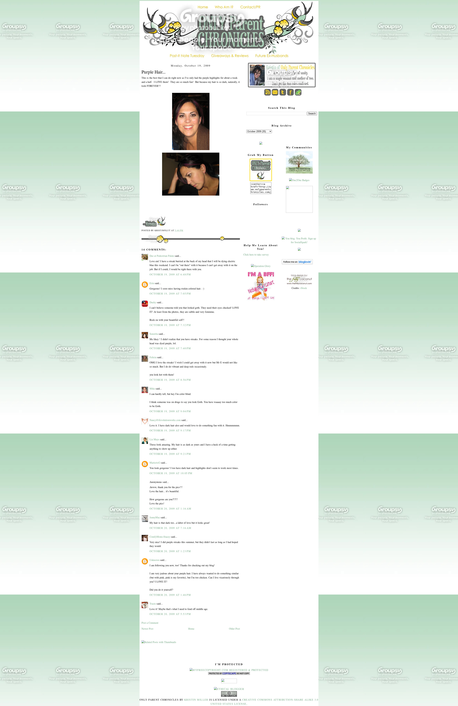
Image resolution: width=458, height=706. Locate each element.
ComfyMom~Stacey (160, 536)
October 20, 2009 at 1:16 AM (170, 508)
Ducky (153, 302)
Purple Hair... (153, 72)
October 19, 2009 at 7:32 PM (170, 325)
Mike (152, 388)
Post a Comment (150, 622)
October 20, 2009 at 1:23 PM (170, 551)
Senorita (154, 333)
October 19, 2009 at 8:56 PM (170, 379)
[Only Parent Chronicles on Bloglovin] (297, 263)
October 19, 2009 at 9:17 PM (170, 430)
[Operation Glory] (261, 266)
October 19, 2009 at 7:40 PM (170, 348)
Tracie (153, 603)
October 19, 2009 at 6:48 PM (170, 274)
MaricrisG (155, 462)
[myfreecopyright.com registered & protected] (229, 670)
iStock (303, 288)
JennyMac (155, 517)
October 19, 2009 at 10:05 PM (171, 473)
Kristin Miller (196, 699)
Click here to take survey (256, 254)
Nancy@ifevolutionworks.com (165, 420)
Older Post (234, 628)
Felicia (153, 357)
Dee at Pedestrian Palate (162, 255)
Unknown (154, 560)
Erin (152, 283)
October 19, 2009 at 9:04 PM (170, 411)
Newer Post (147, 628)
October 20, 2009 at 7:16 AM (170, 528)
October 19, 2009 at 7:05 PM (170, 293)
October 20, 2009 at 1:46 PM (170, 595)
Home (191, 628)
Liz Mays (154, 439)
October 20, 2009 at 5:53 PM (170, 614)
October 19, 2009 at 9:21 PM (170, 454)
